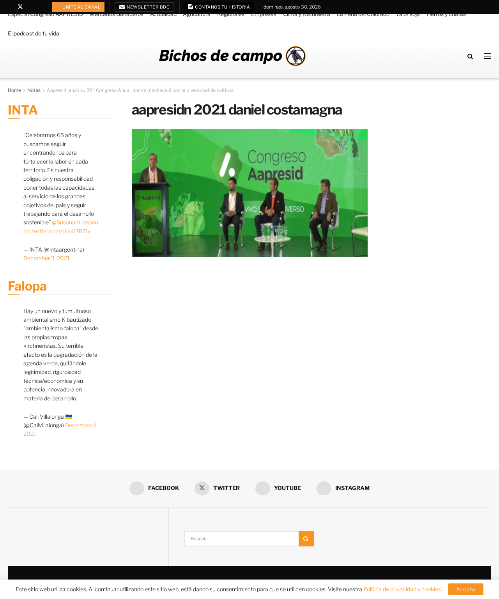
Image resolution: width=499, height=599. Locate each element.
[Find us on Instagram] (40, 7)
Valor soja (408, 14)
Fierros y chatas (446, 14)
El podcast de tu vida (33, 33)
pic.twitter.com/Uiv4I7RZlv (56, 231)
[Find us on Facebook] (10, 7)
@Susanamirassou (75, 222)
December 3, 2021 (46, 258)
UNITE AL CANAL (81, 7)
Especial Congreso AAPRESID (45, 14)
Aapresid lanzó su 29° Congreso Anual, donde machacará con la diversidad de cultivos (140, 90)
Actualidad (163, 14)
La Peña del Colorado (363, 14)
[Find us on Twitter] (20, 7)
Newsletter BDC (148, 7)
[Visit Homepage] (232, 56)
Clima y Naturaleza (306, 14)
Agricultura (197, 14)
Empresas (263, 14)
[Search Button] (470, 56)
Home (14, 90)
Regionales (230, 14)
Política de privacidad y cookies (402, 589)
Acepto (466, 589)
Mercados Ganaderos (116, 14)
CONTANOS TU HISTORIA (222, 7)
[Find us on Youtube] (30, 7)
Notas (34, 90)
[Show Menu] (487, 56)
